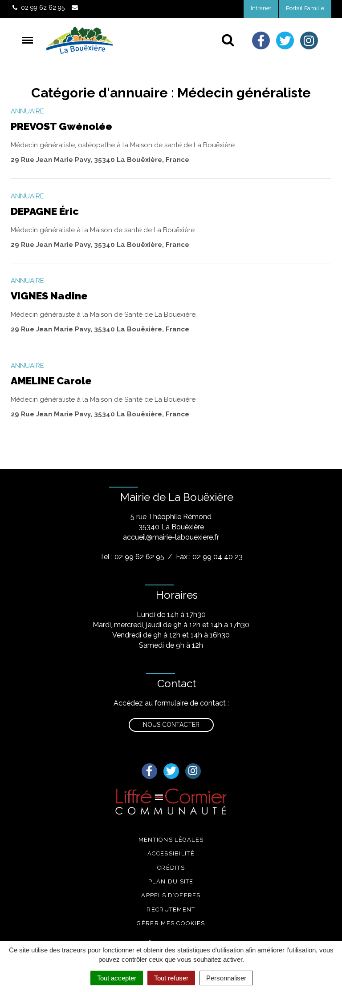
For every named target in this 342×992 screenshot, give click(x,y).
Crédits (171, 867)
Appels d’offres (171, 895)
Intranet (261, 8)
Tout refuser (171, 978)
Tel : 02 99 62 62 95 (132, 556)
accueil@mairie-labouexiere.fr (171, 537)
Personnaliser (226, 978)
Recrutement (171, 909)
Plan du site (171, 881)
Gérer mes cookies (171, 923)
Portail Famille (305, 8)
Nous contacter (171, 724)
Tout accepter (116, 978)
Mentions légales (171, 839)
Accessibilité (171, 853)
